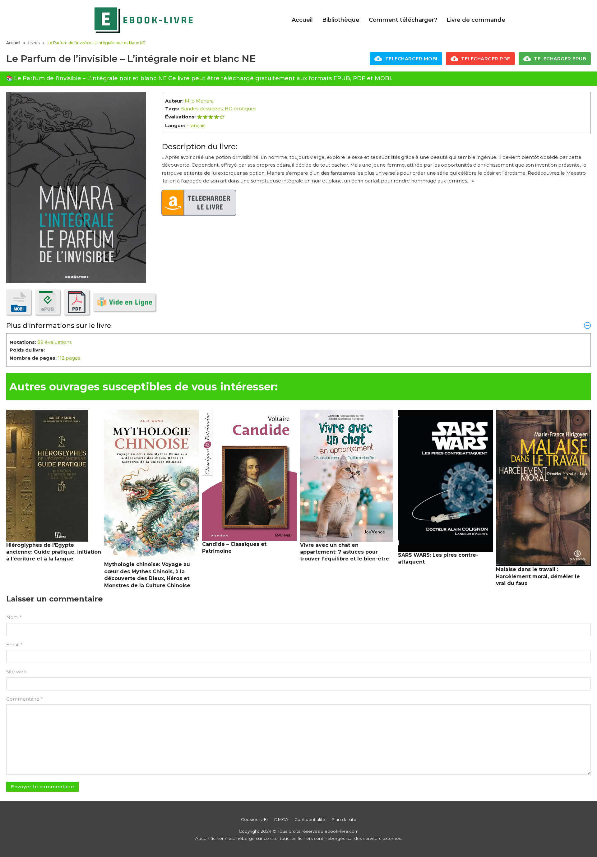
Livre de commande (476, 19)
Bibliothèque (340, 19)
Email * (14, 644)
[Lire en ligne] (124, 302)
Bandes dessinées (201, 109)
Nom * (14, 617)
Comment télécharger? (403, 19)
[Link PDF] (76, 301)
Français (195, 125)
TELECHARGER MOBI (411, 59)
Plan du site (343, 819)
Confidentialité (309, 819)
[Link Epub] (47, 301)
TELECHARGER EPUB (560, 59)
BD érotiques (240, 109)
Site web (16, 672)
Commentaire (24, 699)
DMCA (281, 819)
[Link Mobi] (18, 301)
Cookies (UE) (254, 819)
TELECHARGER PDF (485, 59)
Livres (33, 42)
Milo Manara (199, 101)
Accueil (302, 19)
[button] (298, 325)
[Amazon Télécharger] (199, 203)
